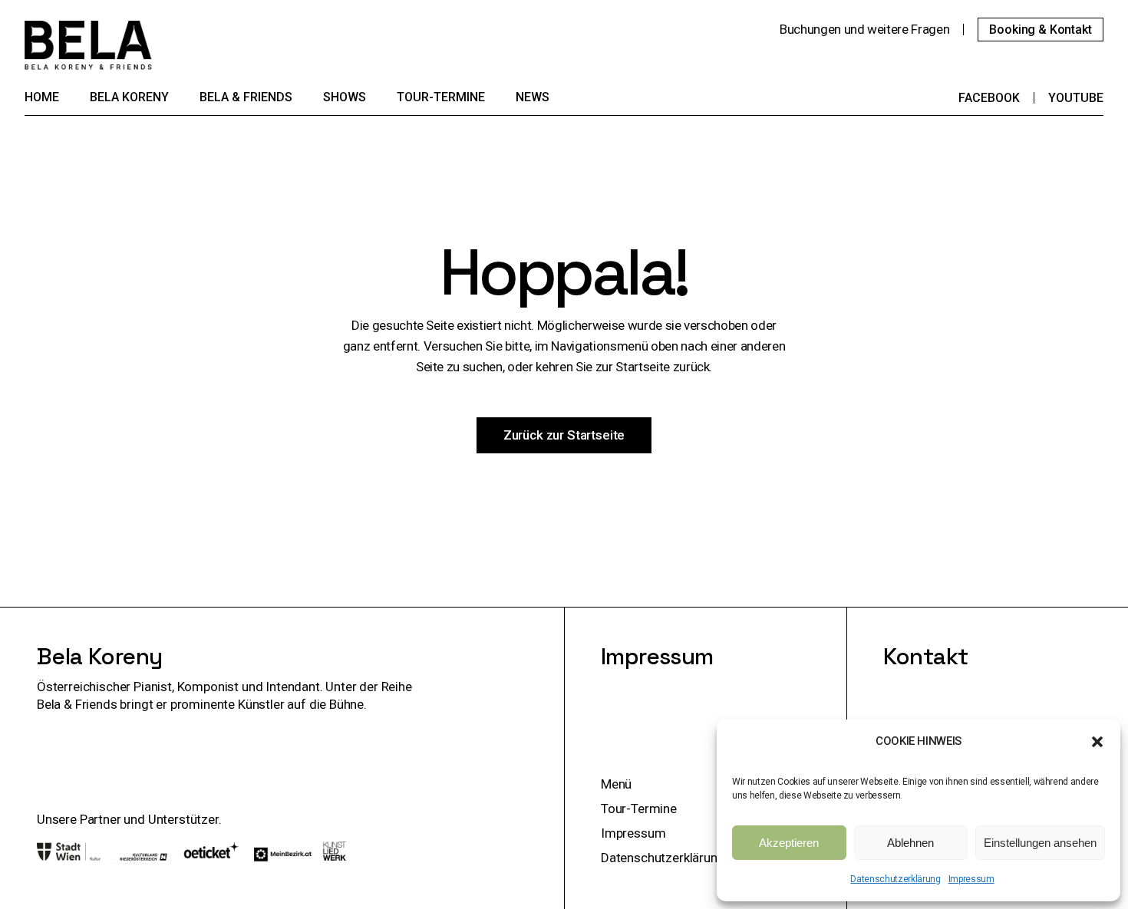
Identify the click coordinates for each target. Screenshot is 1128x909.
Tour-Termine (639, 808)
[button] (1097, 741)
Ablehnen (910, 842)
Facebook (989, 98)
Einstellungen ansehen (1040, 842)
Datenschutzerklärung (895, 879)
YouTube (1075, 98)
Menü (616, 784)
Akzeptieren (789, 842)
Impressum (971, 879)
